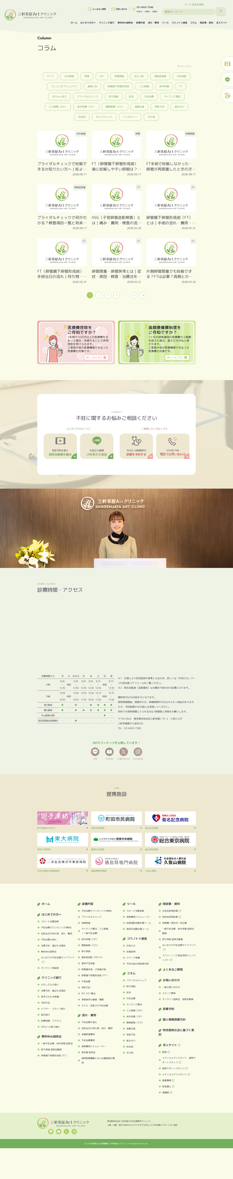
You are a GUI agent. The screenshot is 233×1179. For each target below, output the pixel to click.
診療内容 (140, 22)
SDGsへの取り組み (50, 1026)
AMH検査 (69, 76)
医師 (164, 1052)
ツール (165, 22)
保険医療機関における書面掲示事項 (98, 1060)
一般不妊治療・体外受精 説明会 (57, 1043)
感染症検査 (160, 76)
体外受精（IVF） (86, 106)
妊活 (131, 96)
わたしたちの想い (50, 984)
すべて (50, 76)
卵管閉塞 (119, 76)
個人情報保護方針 (174, 1019)
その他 (151, 117)
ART (102, 76)
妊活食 (81, 117)
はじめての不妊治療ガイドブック (57, 957)
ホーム (74, 22)
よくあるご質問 (99, 9)
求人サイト (221, 22)
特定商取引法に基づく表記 (176, 1032)
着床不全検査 (88, 963)
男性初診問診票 (170, 916)
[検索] (220, 11)
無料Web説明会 (125, 22)
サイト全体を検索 (194, 4)
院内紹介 (45, 1014)
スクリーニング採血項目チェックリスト (179, 957)
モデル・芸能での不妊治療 (94, 1005)
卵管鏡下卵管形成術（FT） (54, 1055)
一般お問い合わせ (171, 987)
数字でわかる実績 (50, 996)
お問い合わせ (121, 9)
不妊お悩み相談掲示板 (137, 963)
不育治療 (85, 981)
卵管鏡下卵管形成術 (118, 86)
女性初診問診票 (170, 910)
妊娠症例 (130, 951)
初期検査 (85, 922)
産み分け (179, 106)
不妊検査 (181, 76)
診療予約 (168, 1009)
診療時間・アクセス (51, 1020)
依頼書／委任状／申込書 (174, 922)
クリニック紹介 (106, 22)
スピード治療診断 (50, 921)
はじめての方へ (88, 22)
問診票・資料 (206, 22)
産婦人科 (92, 86)
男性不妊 (159, 106)
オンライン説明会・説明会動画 (177, 999)
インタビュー (130, 117)
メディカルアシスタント (174, 1074)
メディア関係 (169, 993)
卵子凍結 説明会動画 (51, 1049)
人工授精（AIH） (58, 106)
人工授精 (144, 86)
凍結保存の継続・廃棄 (92, 999)
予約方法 (45, 1002)
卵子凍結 (113, 96)
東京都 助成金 (88, 1052)
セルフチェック (104, 117)
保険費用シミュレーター (93, 1046)
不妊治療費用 (88, 1040)
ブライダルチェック (87, 96)
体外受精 (164, 86)
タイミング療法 (172, 96)
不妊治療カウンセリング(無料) (56, 927)
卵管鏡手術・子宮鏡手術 (93, 969)
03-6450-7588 (145, 7)
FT (180, 86)
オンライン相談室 (50, 967)
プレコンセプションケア (64, 86)
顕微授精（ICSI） (115, 106)
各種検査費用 (88, 1034)
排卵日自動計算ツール (137, 928)
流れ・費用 (153, 22)
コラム (193, 22)
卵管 (86, 76)
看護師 (165, 1092)
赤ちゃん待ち (59, 96)
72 (134, 295)
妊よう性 (139, 76)
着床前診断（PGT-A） (92, 957)
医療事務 (166, 1080)
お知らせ (130, 945)
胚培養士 (166, 1086)
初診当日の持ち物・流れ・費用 (56, 933)
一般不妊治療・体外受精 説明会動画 (178, 931)
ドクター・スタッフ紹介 (53, 1008)
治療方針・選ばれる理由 (53, 945)
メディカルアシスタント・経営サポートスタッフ (179, 1060)
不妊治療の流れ (49, 939)
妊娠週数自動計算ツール (138, 922)
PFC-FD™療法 (88, 993)
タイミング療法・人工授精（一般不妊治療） (94, 931)
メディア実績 (133, 957)
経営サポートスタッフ (173, 1068)
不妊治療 (149, 96)
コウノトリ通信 (179, 22)
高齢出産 (139, 106)
